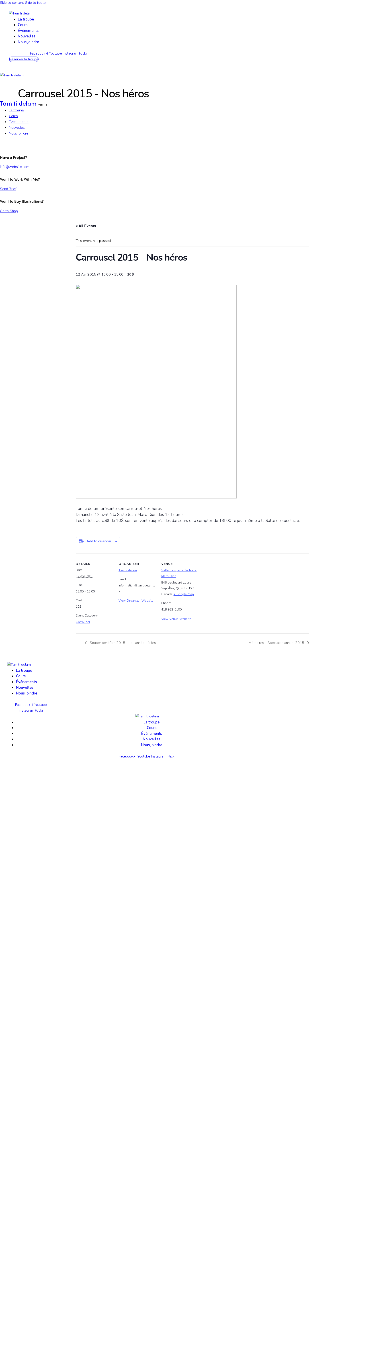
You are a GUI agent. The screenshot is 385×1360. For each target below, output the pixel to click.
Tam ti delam (128, 570)
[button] (24, 59)
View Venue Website (176, 619)
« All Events (86, 225)
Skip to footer (36, 2)
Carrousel (83, 622)
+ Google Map (184, 594)
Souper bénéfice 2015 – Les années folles (122, 642)
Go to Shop (9, 210)
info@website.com (14, 166)
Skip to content (12, 2)
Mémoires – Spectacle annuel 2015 (277, 642)
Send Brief (8, 188)
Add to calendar (98, 541)
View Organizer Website (136, 600)
